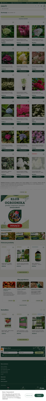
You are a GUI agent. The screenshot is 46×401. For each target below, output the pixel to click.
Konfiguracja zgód (29, 395)
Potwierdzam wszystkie (39, 395)
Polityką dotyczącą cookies (10, 394)
